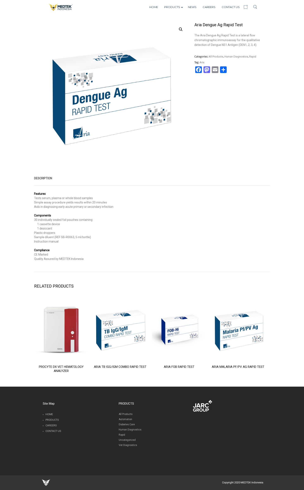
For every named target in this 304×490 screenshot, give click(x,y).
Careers (51, 425)
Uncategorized (127, 440)
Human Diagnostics (236, 56)
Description (43, 178)
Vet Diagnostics (128, 445)
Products (52, 419)
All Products (216, 56)
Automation (125, 419)
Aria (202, 62)
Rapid (252, 56)
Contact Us (53, 431)
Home (49, 414)
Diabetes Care (127, 424)
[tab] (43, 178)
